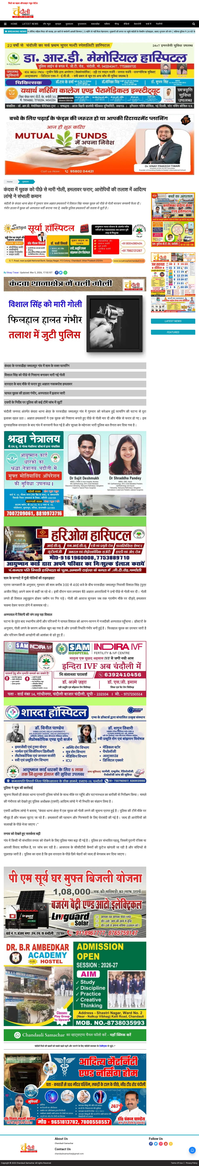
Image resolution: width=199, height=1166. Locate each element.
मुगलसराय (82, 24)
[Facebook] (151, 1144)
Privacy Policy (191, 1163)
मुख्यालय (69, 24)
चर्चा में (148, 24)
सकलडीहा (95, 24)
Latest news (30, 24)
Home (9, 182)
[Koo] (171, 1144)
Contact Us (63, 1149)
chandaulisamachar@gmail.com (69, 1154)
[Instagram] (161, 1144)
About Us (61, 1139)
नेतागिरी (159, 24)
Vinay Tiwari (13, 272)
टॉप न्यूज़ (47, 24)
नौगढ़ (117, 24)
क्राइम (58, 24)
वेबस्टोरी (137, 24)
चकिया (107, 24)
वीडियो (126, 24)
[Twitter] (156, 1144)
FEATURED (173, 693)
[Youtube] (166, 1144)
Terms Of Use (177, 1163)
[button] (5, 24)
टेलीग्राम (103, 1046)
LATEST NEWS (173, 321)
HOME (14, 24)
